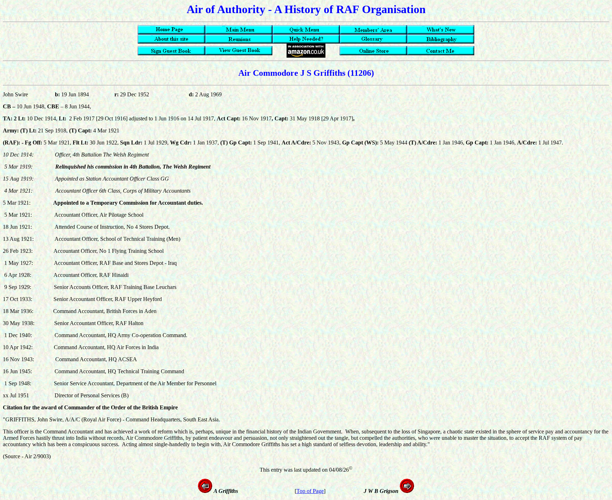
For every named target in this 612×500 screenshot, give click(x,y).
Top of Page (310, 491)
